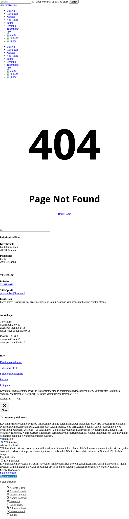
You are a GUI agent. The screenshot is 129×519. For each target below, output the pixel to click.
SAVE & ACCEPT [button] (10, 469)
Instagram (5, 385)
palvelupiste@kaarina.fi (12, 293)
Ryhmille (11, 61)
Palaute (4, 379)
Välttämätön (10, 442)
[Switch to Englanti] (12, 37)
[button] (8, 476)
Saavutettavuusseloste (11, 373)
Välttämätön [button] (6, 438)
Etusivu (11, 46)
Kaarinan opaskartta (11, 362)
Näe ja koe (12, 55)
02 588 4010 (6, 284)
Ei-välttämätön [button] (7, 457)
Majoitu (11, 52)
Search (73, 2)
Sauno (10, 58)
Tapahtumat (13, 64)
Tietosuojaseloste (9, 368)
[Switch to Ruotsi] (11, 40)
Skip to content (8, 472)
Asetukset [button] (5, 398)
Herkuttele (12, 49)
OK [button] (19, 398)
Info (9, 67)
